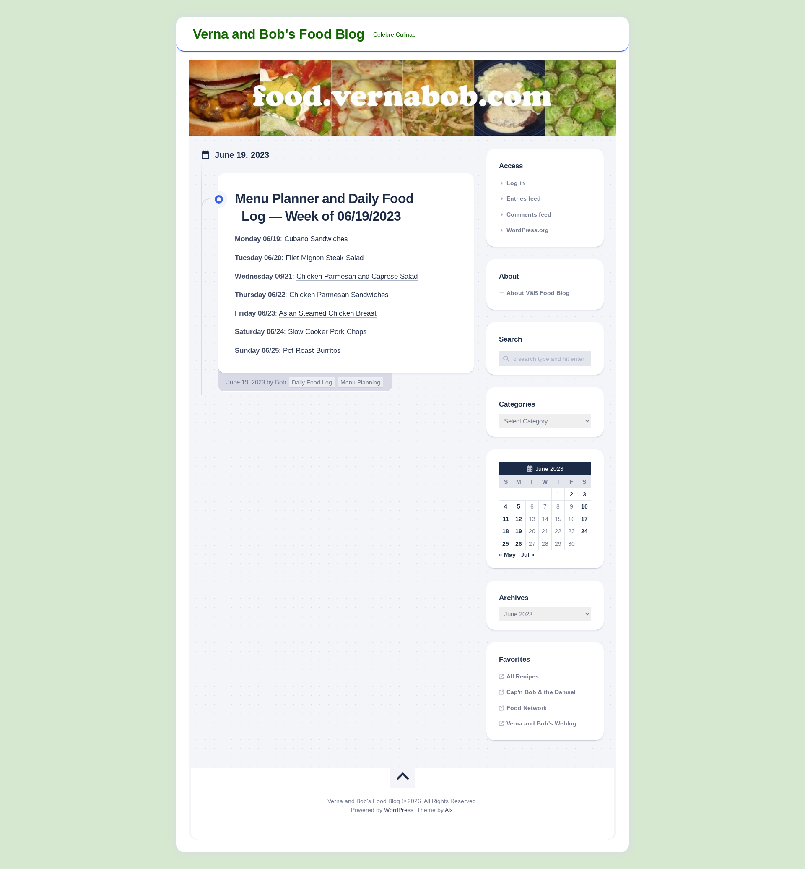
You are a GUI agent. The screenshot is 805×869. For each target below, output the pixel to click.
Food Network (526, 708)
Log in (515, 183)
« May (507, 554)
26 (518, 543)
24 (584, 531)
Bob (280, 382)
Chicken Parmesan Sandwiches (339, 295)
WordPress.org (527, 230)
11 (506, 519)
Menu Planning (360, 382)
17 (584, 519)
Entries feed (523, 198)
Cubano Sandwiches (316, 239)
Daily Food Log (312, 382)
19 (518, 531)
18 (505, 531)
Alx (449, 809)
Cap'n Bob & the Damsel (541, 692)
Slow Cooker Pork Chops (327, 332)
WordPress (398, 809)
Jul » (528, 554)
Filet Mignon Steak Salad (325, 258)
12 (518, 519)
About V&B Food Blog (538, 293)
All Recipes (522, 676)
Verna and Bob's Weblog (541, 723)
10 (584, 506)
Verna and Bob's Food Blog (279, 34)
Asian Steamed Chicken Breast (328, 313)
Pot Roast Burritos (312, 351)
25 (505, 543)
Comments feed (528, 214)
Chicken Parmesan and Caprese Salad (357, 276)
